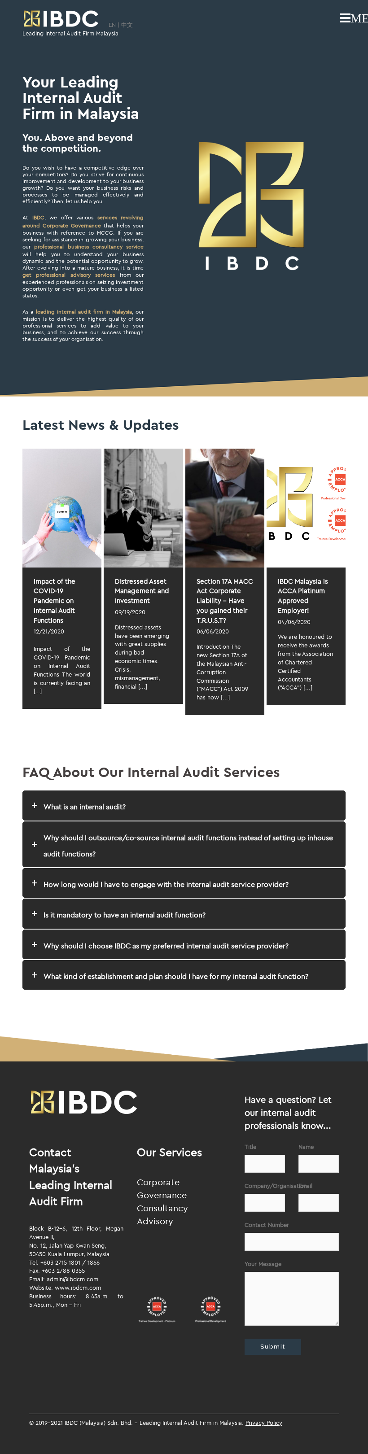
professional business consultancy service (89, 246)
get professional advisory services (68, 274)
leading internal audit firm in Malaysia (84, 311)
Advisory (155, 1221)
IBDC (38, 217)
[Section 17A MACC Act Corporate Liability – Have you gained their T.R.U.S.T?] (224, 508)
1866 (94, 1262)
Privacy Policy (263, 1422)
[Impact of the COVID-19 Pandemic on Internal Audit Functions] (61, 508)
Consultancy (162, 1208)
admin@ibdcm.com (72, 1279)
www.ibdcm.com (78, 1287)
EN (112, 24)
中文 (127, 24)
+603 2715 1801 (60, 1262)
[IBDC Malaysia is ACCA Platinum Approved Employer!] (306, 508)
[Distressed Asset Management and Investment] (143, 508)
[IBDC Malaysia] (61, 19)
